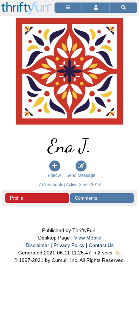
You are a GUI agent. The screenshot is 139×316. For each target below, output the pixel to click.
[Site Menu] (68, 7)
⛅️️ (118, 253)
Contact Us (101, 245)
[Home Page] (26, 4)
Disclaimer (37, 245)
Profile (16, 198)
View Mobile (87, 238)
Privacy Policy (68, 245)
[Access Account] (95, 7)
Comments (86, 198)
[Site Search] (123, 7)
